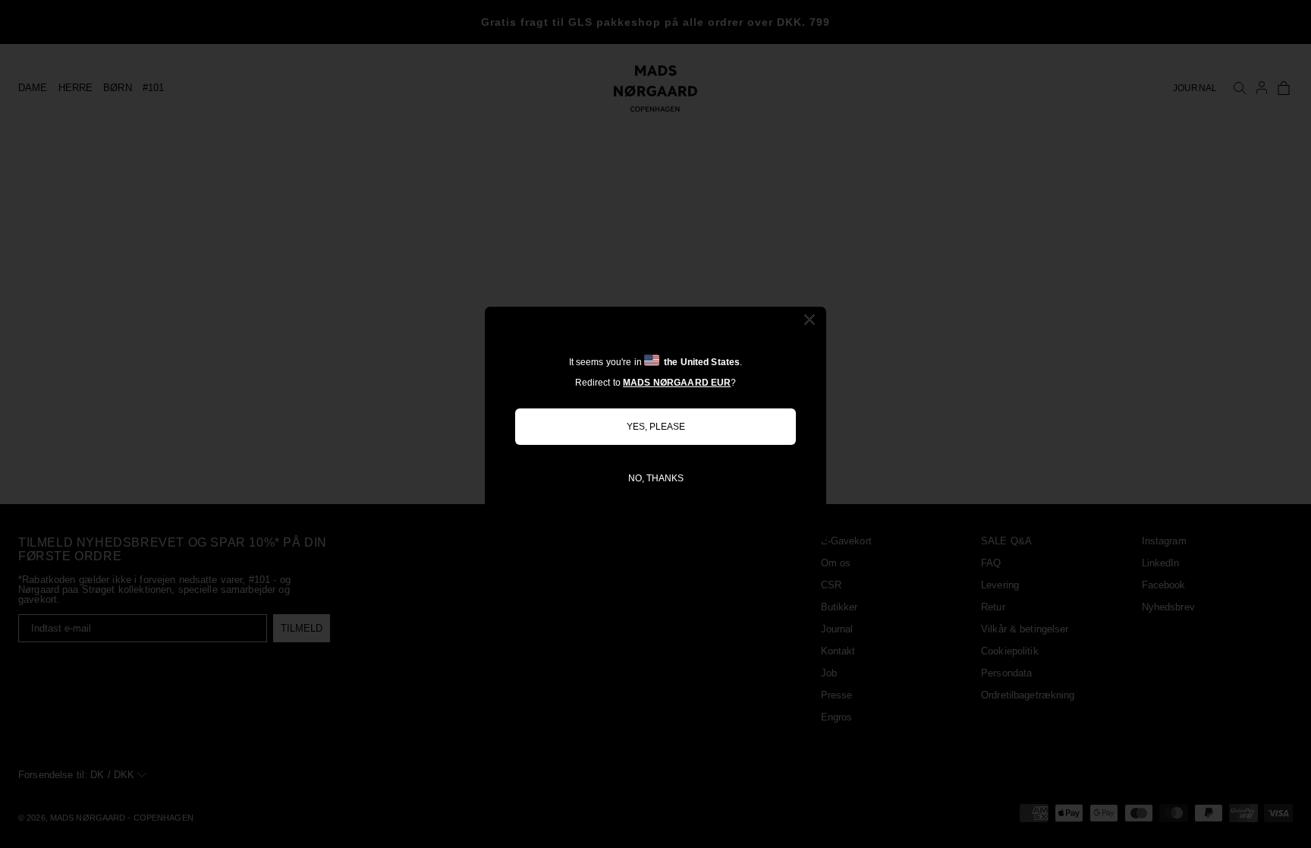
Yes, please (656, 426)
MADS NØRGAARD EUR (677, 382)
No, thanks (656, 478)
